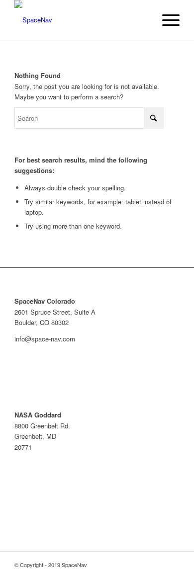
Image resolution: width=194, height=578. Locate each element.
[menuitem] (166, 20)
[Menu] (166, 20)
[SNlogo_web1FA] (80, 20)
